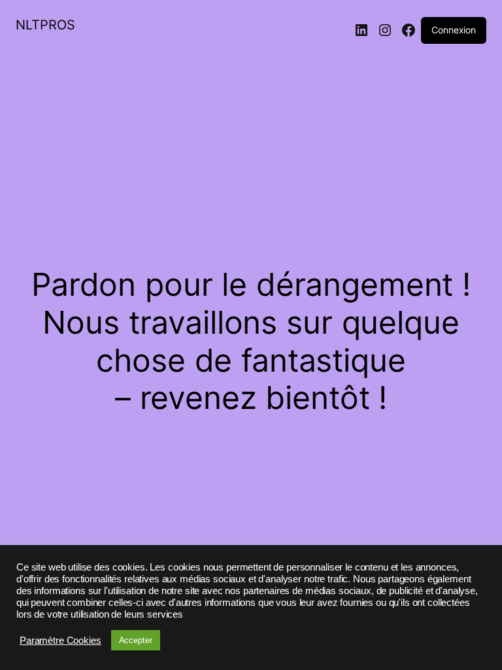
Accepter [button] (135, 640)
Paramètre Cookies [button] (60, 640)
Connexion (453, 29)
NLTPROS (45, 25)
